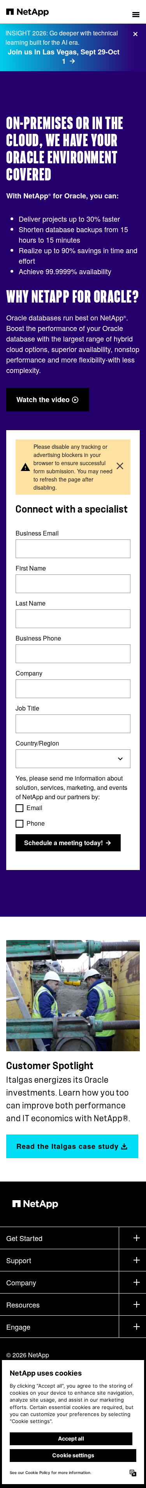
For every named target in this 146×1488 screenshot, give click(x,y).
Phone (35, 823)
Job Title (27, 708)
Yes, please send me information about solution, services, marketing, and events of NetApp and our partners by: (71, 788)
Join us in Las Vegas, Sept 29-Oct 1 (64, 56)
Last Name (31, 603)
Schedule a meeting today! (63, 843)
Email (34, 808)
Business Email (37, 533)
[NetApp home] (32, 11)
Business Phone (38, 638)
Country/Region (37, 743)
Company (29, 673)
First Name (31, 568)
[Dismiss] (120, 467)
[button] (136, 11)
